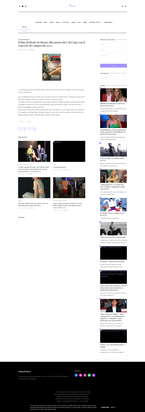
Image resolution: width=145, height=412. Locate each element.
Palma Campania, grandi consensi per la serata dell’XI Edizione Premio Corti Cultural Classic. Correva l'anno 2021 (67, 206)
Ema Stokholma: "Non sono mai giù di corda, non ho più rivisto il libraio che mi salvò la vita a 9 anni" (113, 132)
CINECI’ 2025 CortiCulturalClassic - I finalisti (112, 346)
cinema (21, 121)
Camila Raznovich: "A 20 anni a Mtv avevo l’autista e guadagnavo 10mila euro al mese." (112, 187)
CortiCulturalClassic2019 (25, 164)
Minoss (24, 27)
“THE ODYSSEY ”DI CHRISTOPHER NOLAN (112, 159)
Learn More (105, 407)
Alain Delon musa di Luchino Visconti (113, 237)
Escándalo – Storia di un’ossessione (112, 261)
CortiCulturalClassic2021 (60, 200)
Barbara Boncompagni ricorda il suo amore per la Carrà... (112, 104)
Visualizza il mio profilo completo (24, 30)
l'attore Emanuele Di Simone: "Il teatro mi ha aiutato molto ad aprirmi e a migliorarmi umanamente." (113, 288)
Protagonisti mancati (59, 167)
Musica (29, 121)
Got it (113, 407)
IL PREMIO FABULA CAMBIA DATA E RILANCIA (112, 214)
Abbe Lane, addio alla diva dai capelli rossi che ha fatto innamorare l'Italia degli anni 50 (33, 204)
